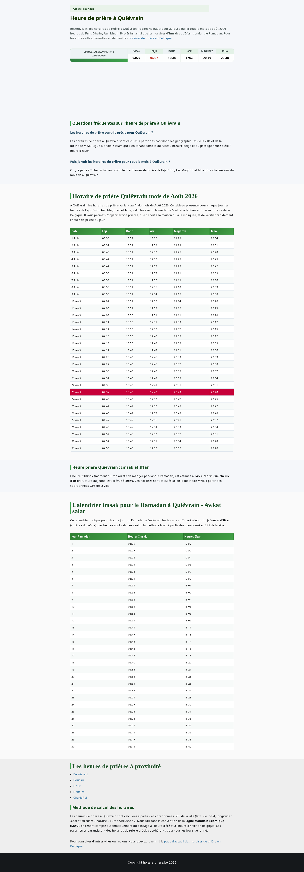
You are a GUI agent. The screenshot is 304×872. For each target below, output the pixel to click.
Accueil (78, 8)
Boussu (78, 780)
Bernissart (80, 774)
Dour (77, 786)
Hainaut (88, 8)
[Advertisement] (152, 91)
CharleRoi (80, 798)
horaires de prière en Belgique (150, 38)
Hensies (79, 792)
